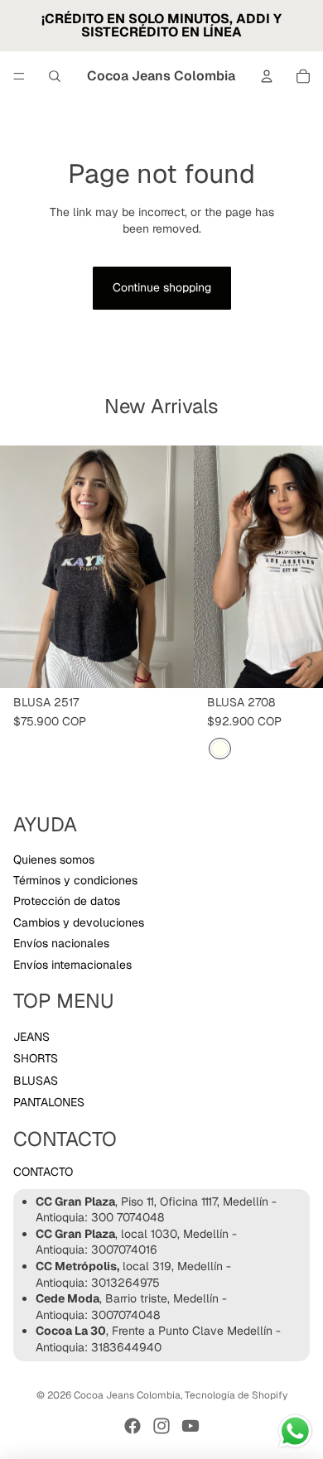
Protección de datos (66, 900)
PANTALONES (48, 1102)
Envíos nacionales (61, 943)
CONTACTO (43, 1171)
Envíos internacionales (72, 964)
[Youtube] (190, 1426)
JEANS (31, 1036)
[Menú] (19, 76)
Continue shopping (162, 287)
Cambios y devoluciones (78, 922)
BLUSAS (35, 1080)
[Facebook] (132, 1426)
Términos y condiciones (75, 880)
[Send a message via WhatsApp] (295, 1431)
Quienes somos (53, 859)
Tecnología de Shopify (236, 1395)
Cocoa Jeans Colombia (127, 1395)
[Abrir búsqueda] (54, 76)
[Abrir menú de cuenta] (266, 76)
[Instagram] (161, 1426)
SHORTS (35, 1058)
